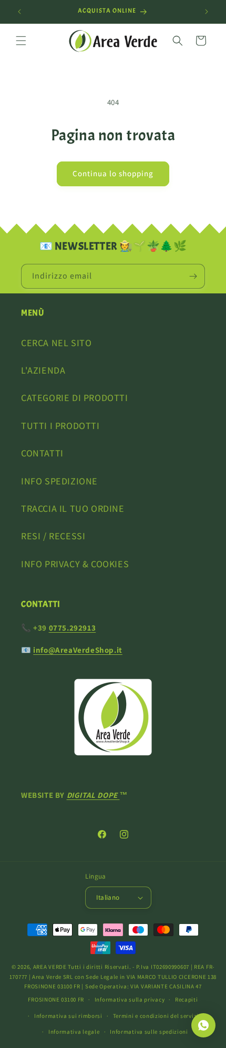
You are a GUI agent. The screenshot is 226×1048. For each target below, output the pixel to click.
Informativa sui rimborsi (68, 1016)
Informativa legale (74, 1031)
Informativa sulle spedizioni (149, 1031)
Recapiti (186, 999)
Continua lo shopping (113, 173)
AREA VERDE (50, 966)
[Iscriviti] (192, 276)
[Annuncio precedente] (19, 11)
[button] (21, 40)
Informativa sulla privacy (130, 999)
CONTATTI (42, 453)
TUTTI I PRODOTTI (60, 426)
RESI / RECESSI (53, 536)
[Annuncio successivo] (206, 11)
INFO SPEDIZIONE (59, 481)
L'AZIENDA (43, 370)
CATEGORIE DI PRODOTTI (74, 398)
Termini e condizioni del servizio (157, 1016)
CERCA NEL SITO (56, 343)
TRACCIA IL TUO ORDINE (73, 508)
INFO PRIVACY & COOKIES (75, 564)
